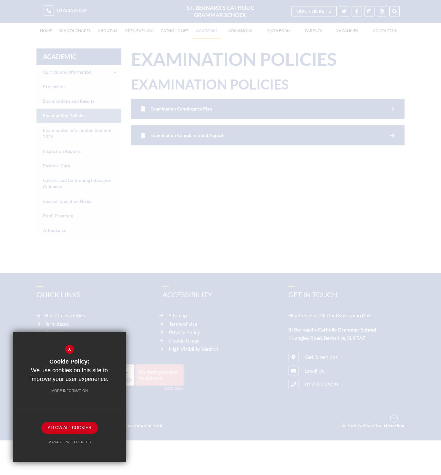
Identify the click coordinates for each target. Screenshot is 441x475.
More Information (69, 391)
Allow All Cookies (69, 427)
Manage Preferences (69, 442)
